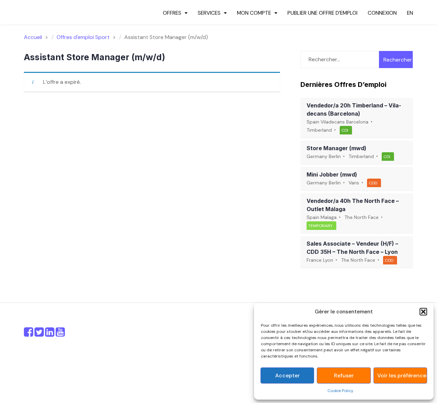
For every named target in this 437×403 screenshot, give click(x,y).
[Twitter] (39, 334)
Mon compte (254, 13)
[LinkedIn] (49, 334)
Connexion (382, 13)
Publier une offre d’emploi (322, 13)
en (410, 13)
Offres (172, 13)
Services (209, 13)
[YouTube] (60, 334)
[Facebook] (28, 334)
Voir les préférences (402, 375)
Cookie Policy (340, 390)
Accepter (287, 375)
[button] (423, 311)
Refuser (344, 375)
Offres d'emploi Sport (83, 37)
